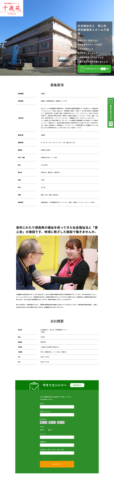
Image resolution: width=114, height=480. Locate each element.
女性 (50, 430)
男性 (43, 430)
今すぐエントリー (95, 68)
